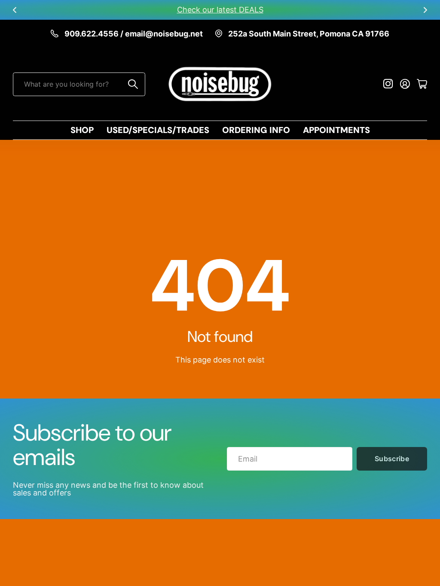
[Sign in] (405, 84)
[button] (14, 10)
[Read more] (388, 84)
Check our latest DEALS (220, 9)
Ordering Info (256, 130)
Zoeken (133, 84)
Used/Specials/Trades (158, 130)
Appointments (336, 130)
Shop (82, 130)
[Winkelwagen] (422, 84)
